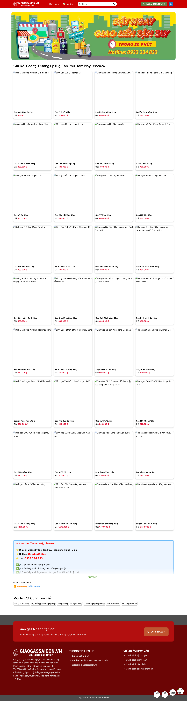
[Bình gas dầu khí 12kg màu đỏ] (114, 142)
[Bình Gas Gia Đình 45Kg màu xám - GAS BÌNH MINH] (73, 502)
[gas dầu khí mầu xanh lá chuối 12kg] (32, 142)
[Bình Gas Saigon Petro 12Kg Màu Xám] (114, 347)
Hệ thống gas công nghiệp (43, 603)
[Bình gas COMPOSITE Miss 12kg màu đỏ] (73, 450)
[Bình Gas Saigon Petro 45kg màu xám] (154, 502)
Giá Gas (69, 4)
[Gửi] (114, 4)
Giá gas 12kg (76, 603)
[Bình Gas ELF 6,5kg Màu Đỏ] (73, 90)
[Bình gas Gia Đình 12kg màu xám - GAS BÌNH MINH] (73, 296)
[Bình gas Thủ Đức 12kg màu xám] (32, 245)
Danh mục (54, 4)
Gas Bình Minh (113, 603)
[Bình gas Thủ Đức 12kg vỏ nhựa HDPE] (73, 399)
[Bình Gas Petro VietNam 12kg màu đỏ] (73, 245)
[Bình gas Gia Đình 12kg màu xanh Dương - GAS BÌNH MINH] (32, 296)
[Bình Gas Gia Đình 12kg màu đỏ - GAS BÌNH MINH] (154, 296)
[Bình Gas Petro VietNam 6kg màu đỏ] (32, 90)
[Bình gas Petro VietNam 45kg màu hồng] (114, 502)
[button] (45, 4)
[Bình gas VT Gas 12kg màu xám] (114, 193)
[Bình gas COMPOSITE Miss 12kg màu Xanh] (154, 399)
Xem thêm (92, 577)
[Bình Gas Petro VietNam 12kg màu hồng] (73, 347)
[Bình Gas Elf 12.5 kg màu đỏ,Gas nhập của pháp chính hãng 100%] (114, 399)
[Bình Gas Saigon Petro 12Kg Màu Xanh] (32, 399)
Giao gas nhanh (29, 564)
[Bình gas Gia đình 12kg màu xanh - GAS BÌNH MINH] (114, 245)
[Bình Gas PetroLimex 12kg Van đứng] (114, 450)
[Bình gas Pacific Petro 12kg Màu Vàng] (154, 90)
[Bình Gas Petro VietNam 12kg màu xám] (32, 347)
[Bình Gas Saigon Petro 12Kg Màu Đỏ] (154, 347)
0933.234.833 (33, 558)
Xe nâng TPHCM (129, 603)
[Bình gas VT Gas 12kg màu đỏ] (32, 193)
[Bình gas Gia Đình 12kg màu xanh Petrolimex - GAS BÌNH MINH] (154, 245)
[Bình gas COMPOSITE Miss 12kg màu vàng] (32, 450)
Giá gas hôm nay (21, 603)
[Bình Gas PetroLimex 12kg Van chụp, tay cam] (154, 450)
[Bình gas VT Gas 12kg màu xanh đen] (154, 142)
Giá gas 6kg (63, 603)
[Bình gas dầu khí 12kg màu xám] (73, 193)
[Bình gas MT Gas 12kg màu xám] (154, 193)
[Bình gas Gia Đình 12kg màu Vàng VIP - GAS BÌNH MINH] (114, 296)
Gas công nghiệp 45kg (94, 603)
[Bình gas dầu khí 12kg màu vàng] (73, 142)
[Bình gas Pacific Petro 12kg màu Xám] (114, 90)
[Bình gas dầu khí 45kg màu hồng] (32, 502)
